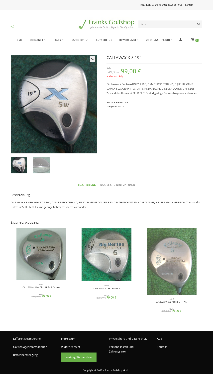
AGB (159, 339)
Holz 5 (121, 106)
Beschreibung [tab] (87, 184)
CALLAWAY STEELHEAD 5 (106, 288)
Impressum (68, 339)
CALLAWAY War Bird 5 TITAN (171, 301)
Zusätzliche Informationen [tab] (117, 184)
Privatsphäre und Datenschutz (128, 339)
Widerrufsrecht (70, 347)
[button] (92, 59)
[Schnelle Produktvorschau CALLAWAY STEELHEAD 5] (136, 234)
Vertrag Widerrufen (79, 357)
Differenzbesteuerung (27, 339)
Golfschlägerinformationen (30, 347)
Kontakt (189, 4)
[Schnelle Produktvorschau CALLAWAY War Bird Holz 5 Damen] (71, 234)
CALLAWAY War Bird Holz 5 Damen (41, 287)
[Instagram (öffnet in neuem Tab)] (12, 23)
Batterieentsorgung (25, 355)
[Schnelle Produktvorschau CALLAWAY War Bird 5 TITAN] (201, 234)
